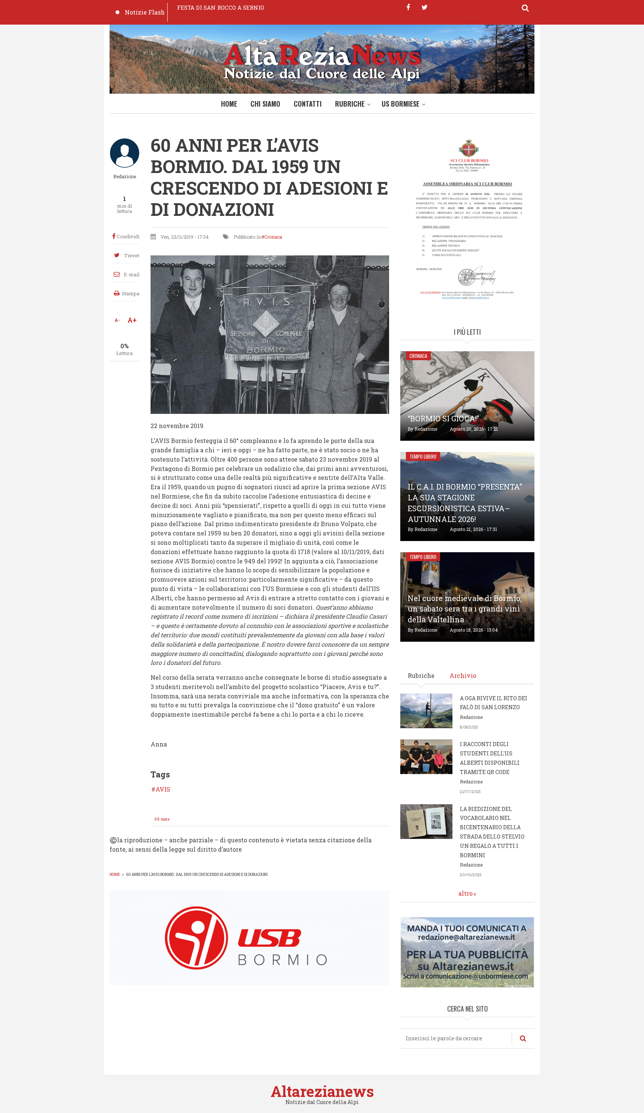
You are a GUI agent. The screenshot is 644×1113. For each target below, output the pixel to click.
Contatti (308, 104)
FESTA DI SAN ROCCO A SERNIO (220, 7)
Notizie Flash (145, 12)
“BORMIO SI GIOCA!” (443, 418)
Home (229, 104)
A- (117, 320)
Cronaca (273, 237)
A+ (132, 320)
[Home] (322, 61)
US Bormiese (400, 104)
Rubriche (349, 104)
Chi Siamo (265, 104)
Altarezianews (322, 1091)
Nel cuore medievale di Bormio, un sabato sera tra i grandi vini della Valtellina (465, 609)
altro (465, 893)
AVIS (162, 789)
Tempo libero (423, 456)
